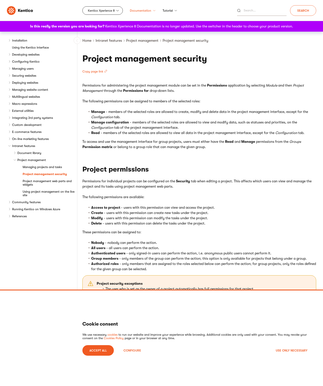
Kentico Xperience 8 (101, 10)
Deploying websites (25, 82)
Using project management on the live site (48, 193)
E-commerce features (27, 132)
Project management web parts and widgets (47, 182)
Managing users (23, 68)
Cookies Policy (114, 338)
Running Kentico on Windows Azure (36, 209)
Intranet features (23, 146)
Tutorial (168, 10)
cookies (112, 334)
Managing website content (30, 89)
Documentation (140, 10)
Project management (31, 160)
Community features (26, 202)
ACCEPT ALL (98, 350)
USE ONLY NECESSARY (291, 350)
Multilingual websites (26, 96)
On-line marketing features (30, 139)
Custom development (27, 125)
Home (86, 41)
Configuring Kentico (26, 61)
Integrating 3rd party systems (32, 118)
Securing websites (24, 75)
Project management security (45, 174)
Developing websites (26, 54)
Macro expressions (24, 103)
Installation (19, 40)
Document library (29, 153)
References (19, 216)
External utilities (23, 110)
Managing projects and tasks (42, 167)
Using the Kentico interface (30, 47)
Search (303, 10)
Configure (132, 350)
